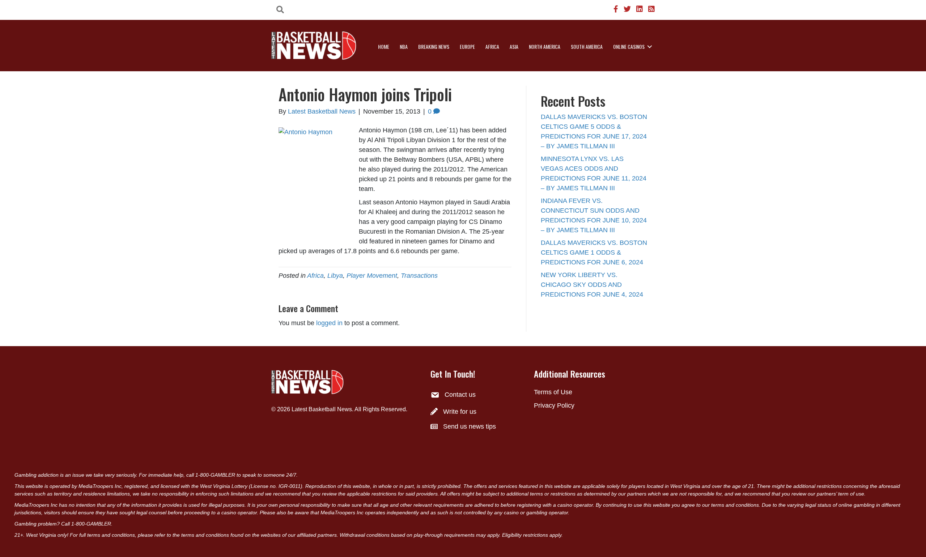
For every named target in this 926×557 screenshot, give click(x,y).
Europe (467, 46)
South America (587, 46)
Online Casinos (629, 46)
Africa (492, 46)
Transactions (419, 275)
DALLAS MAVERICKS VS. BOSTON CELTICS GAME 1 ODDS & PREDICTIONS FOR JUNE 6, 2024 (594, 252)
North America (544, 46)
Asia (514, 46)
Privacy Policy (554, 405)
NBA (404, 46)
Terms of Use (553, 392)
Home (383, 46)
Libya (335, 275)
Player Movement (372, 275)
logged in (329, 323)
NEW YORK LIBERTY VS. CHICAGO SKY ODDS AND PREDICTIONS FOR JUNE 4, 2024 (592, 284)
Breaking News (433, 46)
